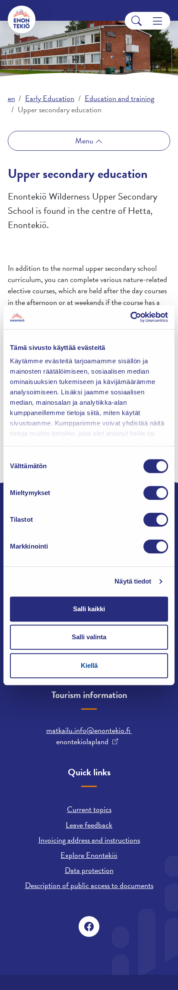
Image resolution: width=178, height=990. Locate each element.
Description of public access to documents (89, 885)
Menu (85, 140)
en (11, 98)
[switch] (155, 493)
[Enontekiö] (21, 19)
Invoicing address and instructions (89, 840)
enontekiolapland (82, 741)
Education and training (119, 98)
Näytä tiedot (132, 581)
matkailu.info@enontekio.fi (89, 730)
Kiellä (89, 665)
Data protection (89, 870)
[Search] (136, 21)
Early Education (49, 98)
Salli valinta (89, 637)
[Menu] (157, 21)
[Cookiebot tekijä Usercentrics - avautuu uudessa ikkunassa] (130, 317)
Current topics (89, 809)
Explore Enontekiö (89, 855)
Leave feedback (89, 825)
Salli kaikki (89, 608)
